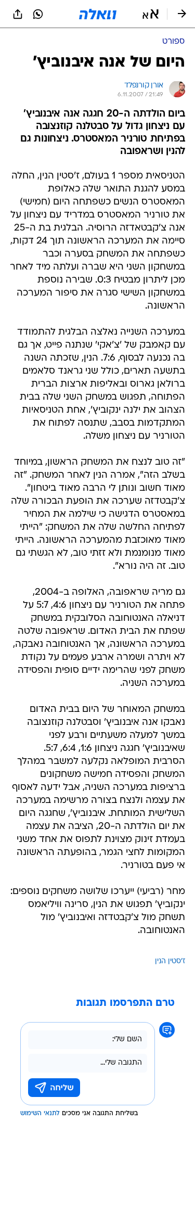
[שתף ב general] (17, 14)
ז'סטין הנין (170, 961)
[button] (150, 14)
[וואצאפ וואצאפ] (38, 14)
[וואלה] (97, 14)
